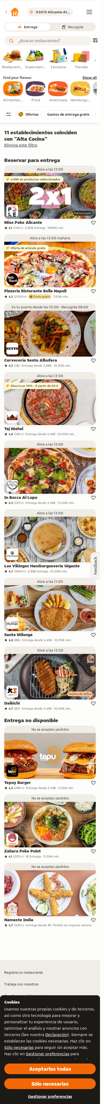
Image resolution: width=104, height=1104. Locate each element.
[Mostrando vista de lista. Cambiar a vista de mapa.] (95, 41)
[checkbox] (13, 92)
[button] (11, 12)
